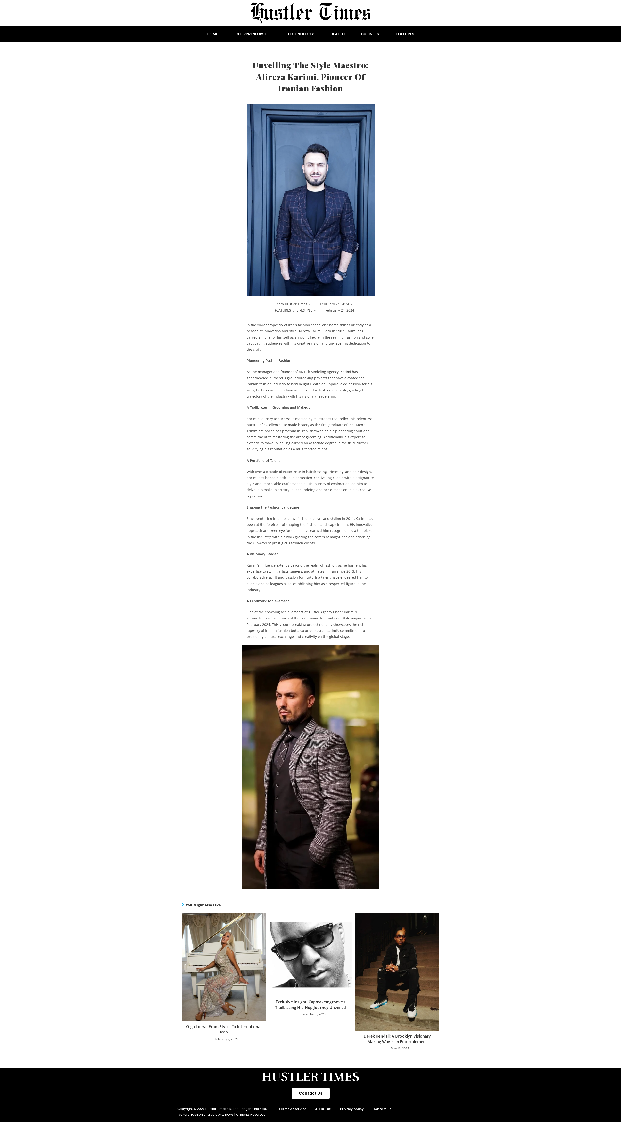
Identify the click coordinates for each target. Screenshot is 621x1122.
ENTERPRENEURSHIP (252, 34)
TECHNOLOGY (300, 34)
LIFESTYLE (304, 310)
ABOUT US (323, 1109)
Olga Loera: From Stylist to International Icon (223, 1029)
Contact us (381, 1109)
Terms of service (292, 1109)
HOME (212, 34)
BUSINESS (370, 34)
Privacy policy (352, 1109)
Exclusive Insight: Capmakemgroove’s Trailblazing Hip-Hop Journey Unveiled (310, 1004)
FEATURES (405, 34)
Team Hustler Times (291, 304)
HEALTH (337, 34)
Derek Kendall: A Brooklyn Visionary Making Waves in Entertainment (397, 1038)
